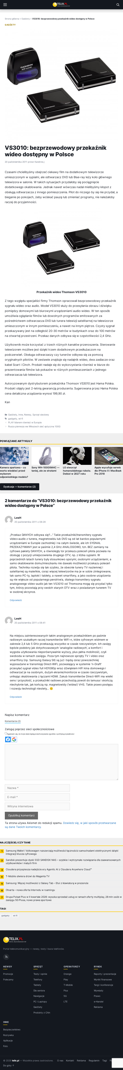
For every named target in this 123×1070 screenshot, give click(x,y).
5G (65, 996)
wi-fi (20, 418)
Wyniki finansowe (103, 979)
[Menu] (5, 4)
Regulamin (94, 1060)
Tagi (104, 1060)
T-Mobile (68, 985)
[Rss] (6, 957)
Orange (67, 974)
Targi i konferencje (103, 985)
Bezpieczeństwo (11, 1029)
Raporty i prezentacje (105, 974)
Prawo (97, 996)
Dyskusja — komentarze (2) (20, 486)
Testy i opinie (40, 974)
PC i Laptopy (40, 1001)
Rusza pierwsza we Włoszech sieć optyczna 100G (34, 426)
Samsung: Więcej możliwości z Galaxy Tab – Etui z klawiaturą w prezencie (47, 883)
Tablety (37, 985)
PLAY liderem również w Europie (24, 422)
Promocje (8, 974)
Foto (5, 1046)
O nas (60, 1060)
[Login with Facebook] (8, 739)
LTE (65, 1001)
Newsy (27, 414)
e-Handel (98, 1001)
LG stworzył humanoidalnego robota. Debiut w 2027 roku (77, 470)
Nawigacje (39, 996)
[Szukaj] (117, 4)
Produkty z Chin (41, 1012)
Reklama (98, 1007)
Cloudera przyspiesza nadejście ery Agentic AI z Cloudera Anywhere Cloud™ (49, 869)
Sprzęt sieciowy (41, 414)
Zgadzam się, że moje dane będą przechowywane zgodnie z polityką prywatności (40, 734)
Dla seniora (39, 990)
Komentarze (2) (13, 721)
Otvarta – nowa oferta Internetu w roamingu (30, 890)
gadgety (12, 418)
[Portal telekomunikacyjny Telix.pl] (61, 4)
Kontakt (70, 1060)
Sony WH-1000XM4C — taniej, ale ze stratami (45, 469)
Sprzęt (38, 966)
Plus (66, 990)
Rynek (98, 966)
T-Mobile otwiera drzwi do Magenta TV (27, 876)
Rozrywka (8, 1035)
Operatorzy (72, 966)
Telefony (37, 979)
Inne (20, 414)
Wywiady (98, 990)
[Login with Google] (14, 739)
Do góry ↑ (8, 1065)
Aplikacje (8, 1040)
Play (66, 979)
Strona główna (12, 18)
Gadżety (25, 18)
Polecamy (8, 979)
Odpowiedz (16, 600)
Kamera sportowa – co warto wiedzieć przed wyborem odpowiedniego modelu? (14, 472)
